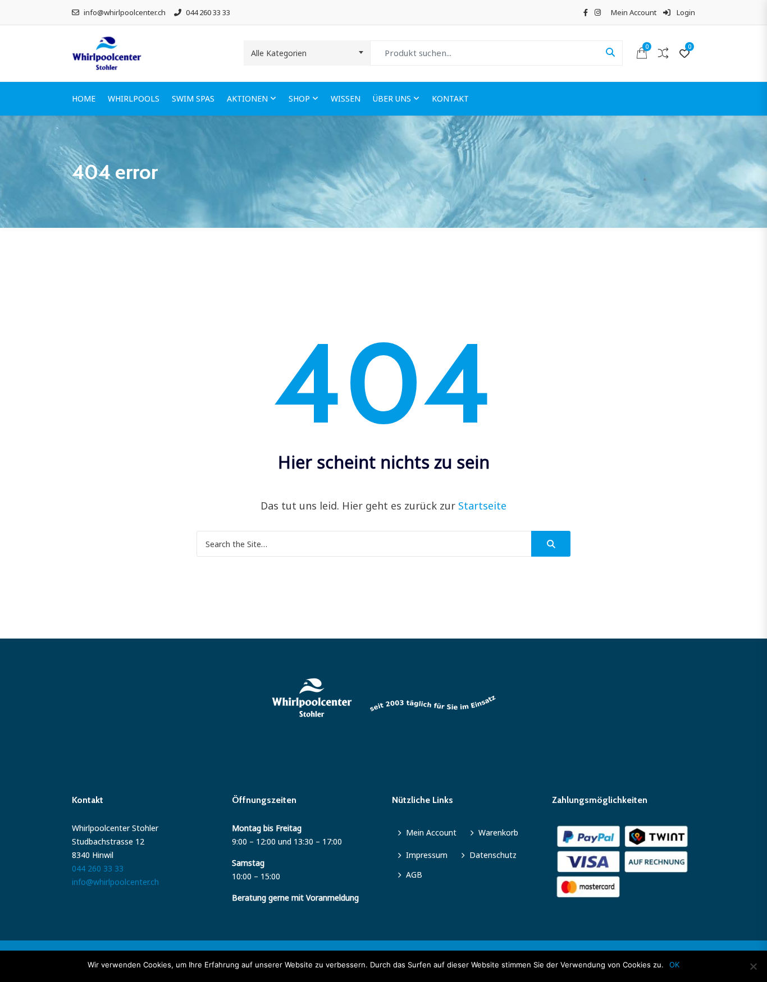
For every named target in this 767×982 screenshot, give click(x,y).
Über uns (392, 98)
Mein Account (633, 12)
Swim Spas (193, 98)
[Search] (550, 544)
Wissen (345, 98)
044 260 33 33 (208, 12)
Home (83, 98)
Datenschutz (493, 855)
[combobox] (307, 53)
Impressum (427, 855)
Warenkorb (498, 832)
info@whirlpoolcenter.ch (125, 12)
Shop (299, 98)
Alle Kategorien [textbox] (279, 53)
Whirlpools (133, 98)
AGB (414, 874)
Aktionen (247, 98)
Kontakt (450, 98)
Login (685, 12)
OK (674, 964)
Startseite (482, 505)
